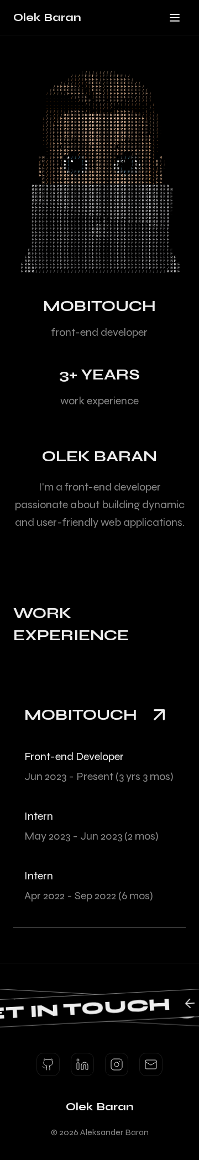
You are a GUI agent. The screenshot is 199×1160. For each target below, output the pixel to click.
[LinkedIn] (82, 1064)
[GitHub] (48, 1064)
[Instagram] (117, 1064)
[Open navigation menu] (175, 18)
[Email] (151, 1064)
